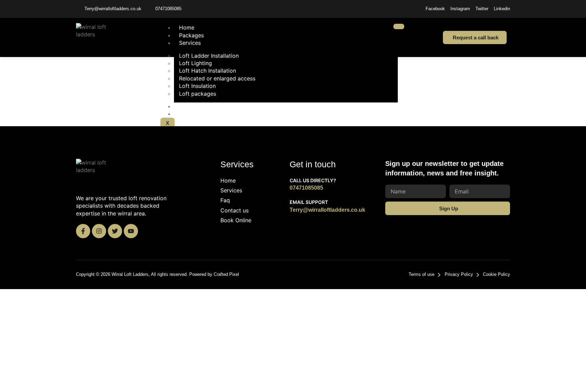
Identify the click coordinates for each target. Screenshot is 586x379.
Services (190, 42)
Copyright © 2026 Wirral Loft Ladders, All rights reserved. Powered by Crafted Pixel (157, 274)
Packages (191, 35)
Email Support (309, 202)
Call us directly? (313, 180)
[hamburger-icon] (398, 26)
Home (186, 27)
